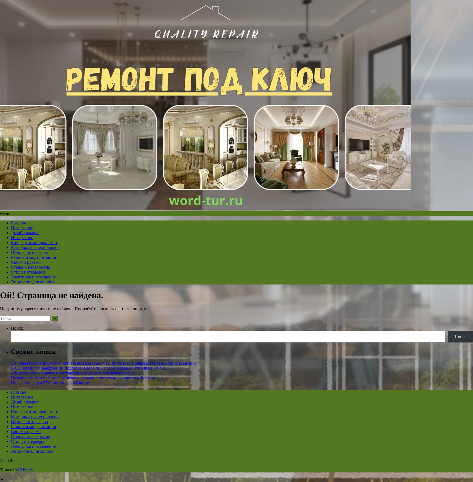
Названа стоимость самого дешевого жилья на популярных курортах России (82, 378)
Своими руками (26, 262)
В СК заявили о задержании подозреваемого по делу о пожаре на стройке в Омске (88, 368)
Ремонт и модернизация (33, 257)
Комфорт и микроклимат (34, 242)
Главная (18, 222)
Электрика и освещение (33, 277)
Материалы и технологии (35, 247)
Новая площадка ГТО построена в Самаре (50, 383)
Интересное (22, 227)
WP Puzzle (24, 470)
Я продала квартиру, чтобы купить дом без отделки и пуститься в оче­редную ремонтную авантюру (104, 363)
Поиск (17, 328)
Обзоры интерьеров (29, 252)
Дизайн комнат (25, 232)
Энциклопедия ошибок (32, 282)
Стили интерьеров (28, 272)
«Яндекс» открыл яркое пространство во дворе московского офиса (73, 373)
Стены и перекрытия (30, 267)
